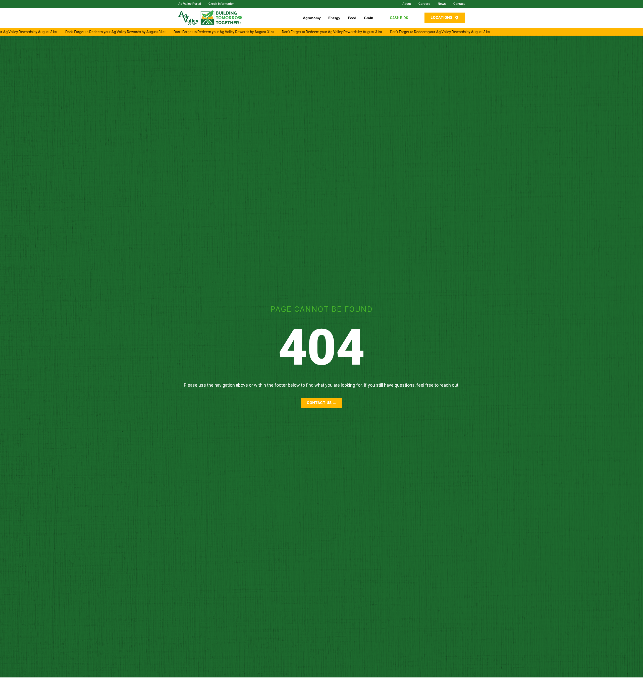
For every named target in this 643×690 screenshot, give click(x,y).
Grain (368, 18)
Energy (334, 18)
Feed (352, 18)
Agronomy (312, 18)
